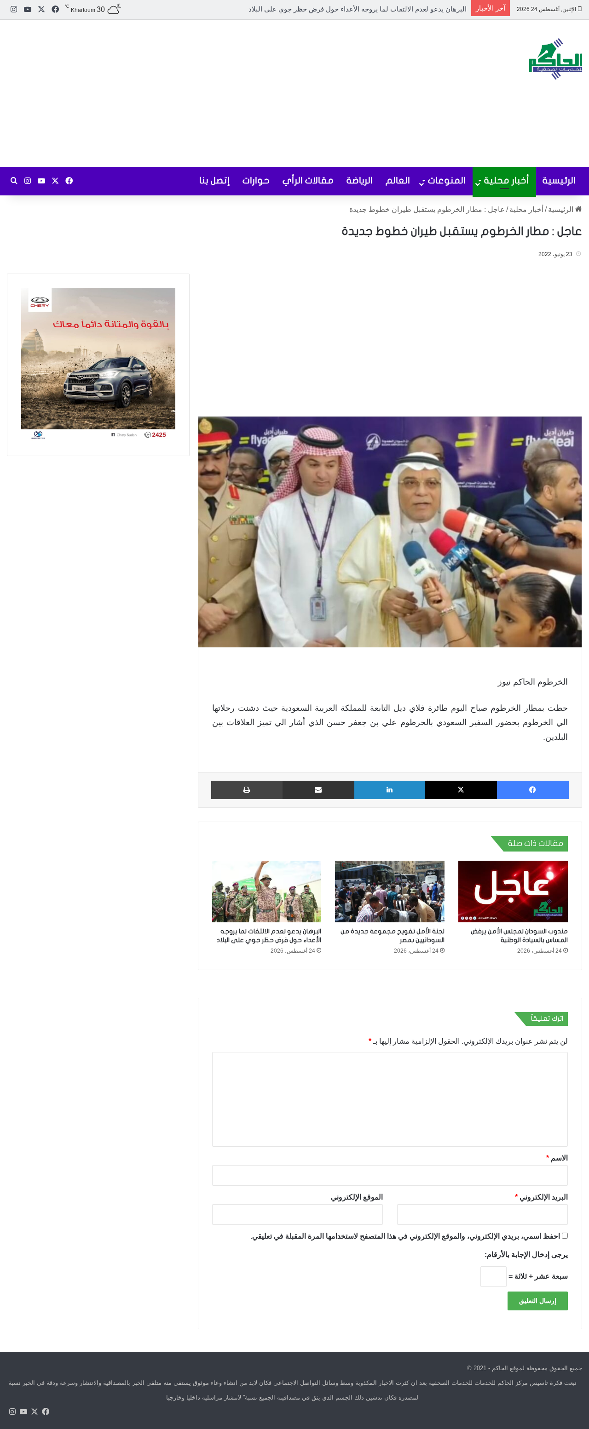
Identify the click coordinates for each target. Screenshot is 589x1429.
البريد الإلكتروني (541, 1196)
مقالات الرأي (308, 180)
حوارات (256, 180)
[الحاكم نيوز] (555, 59)
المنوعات (447, 180)
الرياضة (359, 180)
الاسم (557, 1157)
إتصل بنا (214, 180)
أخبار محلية (506, 180)
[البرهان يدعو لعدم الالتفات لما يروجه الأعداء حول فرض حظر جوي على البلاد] (267, 891)
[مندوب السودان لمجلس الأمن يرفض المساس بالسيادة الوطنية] (513, 891)
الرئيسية (559, 180)
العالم (398, 180)
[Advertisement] (196, 93)
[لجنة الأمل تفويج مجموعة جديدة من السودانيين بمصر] (390, 891)
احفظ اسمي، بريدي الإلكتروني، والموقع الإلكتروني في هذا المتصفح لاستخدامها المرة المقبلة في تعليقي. (405, 1236)
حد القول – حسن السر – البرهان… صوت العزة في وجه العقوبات (374, 9)
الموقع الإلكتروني (357, 1196)
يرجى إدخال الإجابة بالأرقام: (526, 1254)
